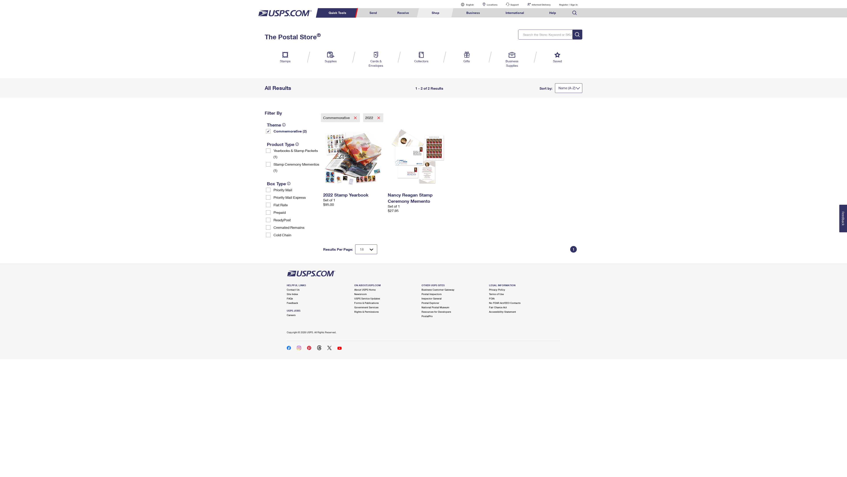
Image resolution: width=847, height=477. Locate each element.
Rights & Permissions (366, 311)
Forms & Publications (366, 302)
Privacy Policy (497, 289)
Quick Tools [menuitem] (337, 13)
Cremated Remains (289, 227)
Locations (492, 4)
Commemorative (337, 117)
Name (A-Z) (566, 88)
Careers (291, 315)
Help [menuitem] (552, 13)
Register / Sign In (568, 4)
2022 (369, 117)
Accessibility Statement (502, 311)
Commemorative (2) (290, 131)
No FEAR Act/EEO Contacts (505, 302)
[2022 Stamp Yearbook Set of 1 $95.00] (353, 156)
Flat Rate (281, 205)
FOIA (492, 298)
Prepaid (280, 212)
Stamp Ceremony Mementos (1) (296, 167)
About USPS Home (365, 289)
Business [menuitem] (473, 13)
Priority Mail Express (290, 197)
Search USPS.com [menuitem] (574, 13)
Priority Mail (283, 190)
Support (514, 4)
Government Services (366, 307)
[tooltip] (284, 125)
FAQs (290, 298)
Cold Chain (282, 235)
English (465, 4)
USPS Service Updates (367, 298)
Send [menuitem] (373, 13)
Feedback (292, 302)
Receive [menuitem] (403, 13)
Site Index (292, 294)
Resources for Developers (436, 311)
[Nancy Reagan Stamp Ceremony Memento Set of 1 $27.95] (418, 156)
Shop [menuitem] (435, 13)
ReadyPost (282, 220)
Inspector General (432, 298)
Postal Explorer (430, 302)
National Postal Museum (435, 307)
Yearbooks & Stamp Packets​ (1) (296, 153)
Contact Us (293, 289)
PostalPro (427, 316)
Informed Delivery (541, 4)
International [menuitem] (515, 13)
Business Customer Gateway (438, 289)
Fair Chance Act (498, 307)
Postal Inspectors (432, 294)
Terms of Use (496, 294)
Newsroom (360, 294)
